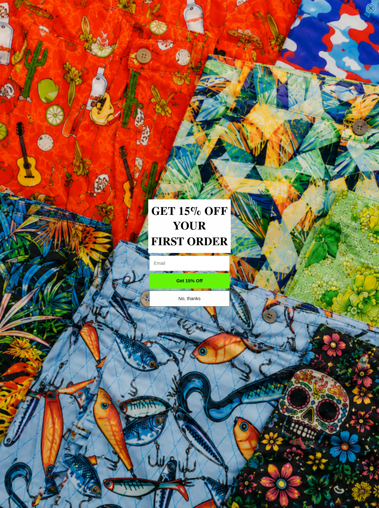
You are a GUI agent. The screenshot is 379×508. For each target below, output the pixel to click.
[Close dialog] (371, 8)
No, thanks (189, 298)
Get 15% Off (189, 280)
